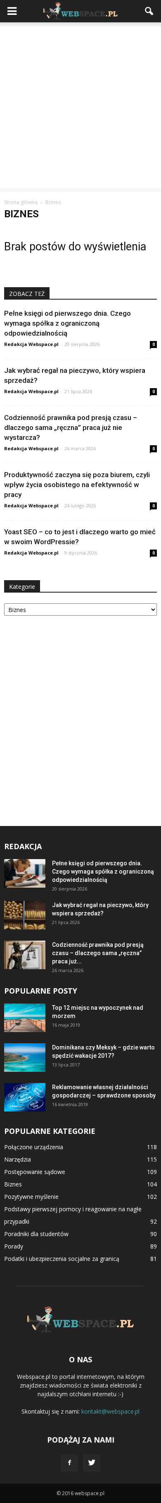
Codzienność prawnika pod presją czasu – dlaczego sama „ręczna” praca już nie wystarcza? (70, 427)
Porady (13, 1246)
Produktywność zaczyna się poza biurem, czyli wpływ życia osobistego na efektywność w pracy (77, 485)
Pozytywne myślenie (31, 1196)
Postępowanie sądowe (34, 1172)
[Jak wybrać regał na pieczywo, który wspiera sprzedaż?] (24, 915)
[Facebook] (69, 1463)
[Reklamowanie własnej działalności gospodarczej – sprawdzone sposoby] (24, 1097)
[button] (149, 11)
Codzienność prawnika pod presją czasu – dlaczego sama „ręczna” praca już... (98, 953)
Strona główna (21, 202)
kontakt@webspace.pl (110, 1411)
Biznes (13, 1184)
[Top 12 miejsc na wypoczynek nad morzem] (24, 1018)
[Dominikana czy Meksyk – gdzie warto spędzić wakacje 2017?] (24, 1057)
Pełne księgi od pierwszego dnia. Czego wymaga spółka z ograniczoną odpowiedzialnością (67, 323)
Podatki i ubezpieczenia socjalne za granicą (61, 1259)
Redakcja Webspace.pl (31, 344)
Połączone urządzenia (33, 1147)
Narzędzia (17, 1159)
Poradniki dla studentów (36, 1234)
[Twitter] (91, 1463)
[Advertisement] (80, 107)
